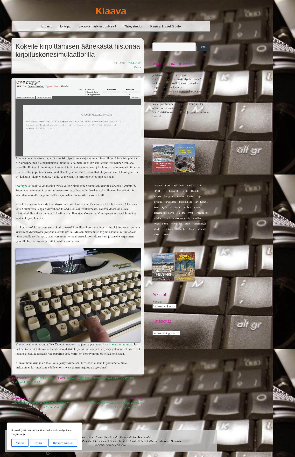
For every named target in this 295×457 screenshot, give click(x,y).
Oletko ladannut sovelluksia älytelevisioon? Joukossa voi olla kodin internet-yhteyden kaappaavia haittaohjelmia (176, 83)
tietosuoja (180, 229)
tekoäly (157, 229)
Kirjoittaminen (42, 378)
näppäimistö (159, 212)
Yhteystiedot (133, 26)
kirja (198, 196)
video (156, 234)
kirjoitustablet (201, 201)
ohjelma (181, 212)
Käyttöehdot (100, 441)
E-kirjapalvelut (128, 437)
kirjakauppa (170, 201)
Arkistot (157, 302)
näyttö (171, 212)
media (197, 207)
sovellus (197, 218)
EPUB (157, 190)
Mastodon (87, 441)
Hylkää (38, 442)
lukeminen (175, 207)
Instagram (168, 196)
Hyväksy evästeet (63, 442)
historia (157, 196)
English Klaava (149, 441)
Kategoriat (158, 328)
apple (167, 185)
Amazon (158, 185)
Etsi (154, 40)
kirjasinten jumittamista (117, 344)
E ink (199, 185)
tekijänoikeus (199, 223)
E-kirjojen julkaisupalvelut (97, 26)
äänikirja (166, 234)
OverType (21, 186)
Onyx (190, 212)
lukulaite (187, 207)
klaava (137, 67)
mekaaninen (112, 378)
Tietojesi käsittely (118, 441)
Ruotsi (167, 218)
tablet (187, 223)
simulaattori (22, 382)
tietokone (168, 229)
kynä (164, 207)
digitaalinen (178, 185)
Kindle (190, 196)
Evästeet (134, 441)
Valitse (20, 442)
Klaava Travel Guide (165, 26)
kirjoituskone (91, 378)
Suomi (165, 223)
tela (37, 382)
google (184, 190)
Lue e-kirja (88, 437)
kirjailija (158, 201)
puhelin (157, 218)
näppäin (128, 378)
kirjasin (72, 378)
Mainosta (176, 441)
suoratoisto (177, 223)
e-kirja (190, 185)
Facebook (173, 190)
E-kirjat (65, 26)
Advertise (164, 441)
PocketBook (202, 212)
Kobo (156, 207)
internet (180, 196)
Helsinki (195, 190)
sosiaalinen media (181, 218)
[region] (44, 436)
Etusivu (46, 26)
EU (164, 190)
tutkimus (201, 229)
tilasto (191, 229)
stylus (156, 223)
